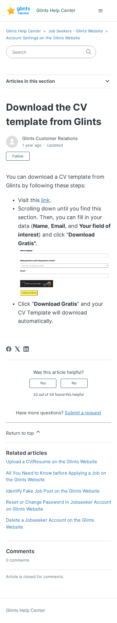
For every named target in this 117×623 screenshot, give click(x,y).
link (45, 200)
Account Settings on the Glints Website (43, 37)
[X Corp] (17, 349)
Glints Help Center (23, 30)
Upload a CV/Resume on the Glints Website (51, 461)
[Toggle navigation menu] (100, 11)
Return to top (20, 433)
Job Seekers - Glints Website (75, 30)
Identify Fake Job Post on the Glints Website (53, 491)
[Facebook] (8, 349)
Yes (43, 383)
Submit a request (83, 413)
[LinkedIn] (26, 349)
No (74, 383)
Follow (17, 156)
